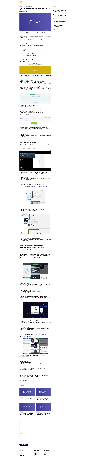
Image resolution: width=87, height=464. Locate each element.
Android (24, 48)
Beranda (20, 6)
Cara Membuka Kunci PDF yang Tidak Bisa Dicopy (37, 334)
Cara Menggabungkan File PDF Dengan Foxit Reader (37, 186)
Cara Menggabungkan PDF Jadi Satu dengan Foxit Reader (37, 242)
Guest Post (62, 1)
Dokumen (23, 6)
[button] (66, 2)
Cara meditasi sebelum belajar (60, 21)
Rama (21, 11)
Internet (43, 1)
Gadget (39, 1)
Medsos (53, 1)
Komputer (48, 1)
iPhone (57, 1)
